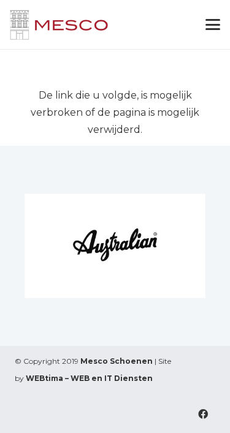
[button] (212, 24)
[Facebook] (203, 414)
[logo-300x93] (59, 24)
